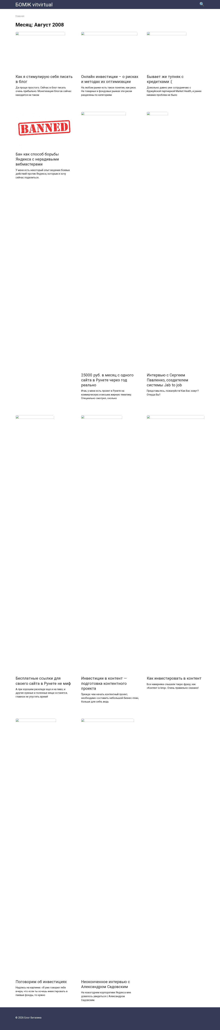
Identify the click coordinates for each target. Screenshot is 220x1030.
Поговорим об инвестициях (41, 981)
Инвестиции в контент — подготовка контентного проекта (104, 683)
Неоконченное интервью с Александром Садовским (105, 984)
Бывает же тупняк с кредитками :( (165, 79)
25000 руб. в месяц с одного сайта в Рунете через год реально (107, 380)
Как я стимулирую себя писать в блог (44, 79)
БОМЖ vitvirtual (34, 5)
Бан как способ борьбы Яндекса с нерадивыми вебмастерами (37, 159)
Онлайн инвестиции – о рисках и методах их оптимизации (109, 79)
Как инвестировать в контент (174, 678)
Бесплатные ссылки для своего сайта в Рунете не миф (43, 681)
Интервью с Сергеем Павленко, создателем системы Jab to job (167, 380)
